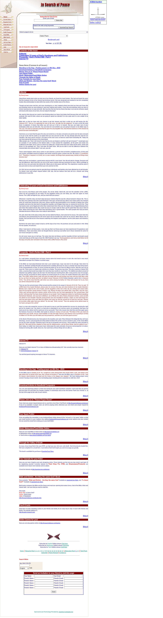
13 (54, 551)
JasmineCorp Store (48, 451)
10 (48, 551)
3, (38, 551)
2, (37, 551)
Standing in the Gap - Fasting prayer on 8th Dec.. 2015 (39, 68)
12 (52, 551)
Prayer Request (53, 553)
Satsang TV (24, 349)
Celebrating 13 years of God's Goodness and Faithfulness (43, 55)
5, (41, 551)
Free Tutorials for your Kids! (29, 79)
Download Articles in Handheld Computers (35, 70)
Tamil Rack (84, 551)
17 (62, 551)
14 (56, 551)
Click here (66, 545)
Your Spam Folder (26, 73)
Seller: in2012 (95, 23)
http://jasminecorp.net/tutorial (40, 469)
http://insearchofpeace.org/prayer (78, 403)
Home (22, 551)
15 (58, 551)
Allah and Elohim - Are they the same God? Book (37, 81)
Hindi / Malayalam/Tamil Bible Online (33, 75)
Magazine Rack (30, 551)
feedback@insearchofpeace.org (28, 406)
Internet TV (23, 59)
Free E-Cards (24, 82)
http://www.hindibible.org (51, 432)
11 (50, 551)
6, (43, 551)
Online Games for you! (27, 84)
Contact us (63, 553)
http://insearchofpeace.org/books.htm (30, 498)
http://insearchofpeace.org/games (50, 523)
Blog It (85, 177)
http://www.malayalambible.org (42, 433)
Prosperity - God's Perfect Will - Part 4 (35, 57)
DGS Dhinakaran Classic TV (29, 351)
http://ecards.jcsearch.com (27, 512)
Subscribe (44, 553)
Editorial (22, 54)
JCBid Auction (96, 2)
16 (60, 551)
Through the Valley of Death (29, 77)
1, (35, 551)
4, (40, 551)
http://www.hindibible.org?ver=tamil (40, 435)
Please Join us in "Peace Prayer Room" (34, 71)
